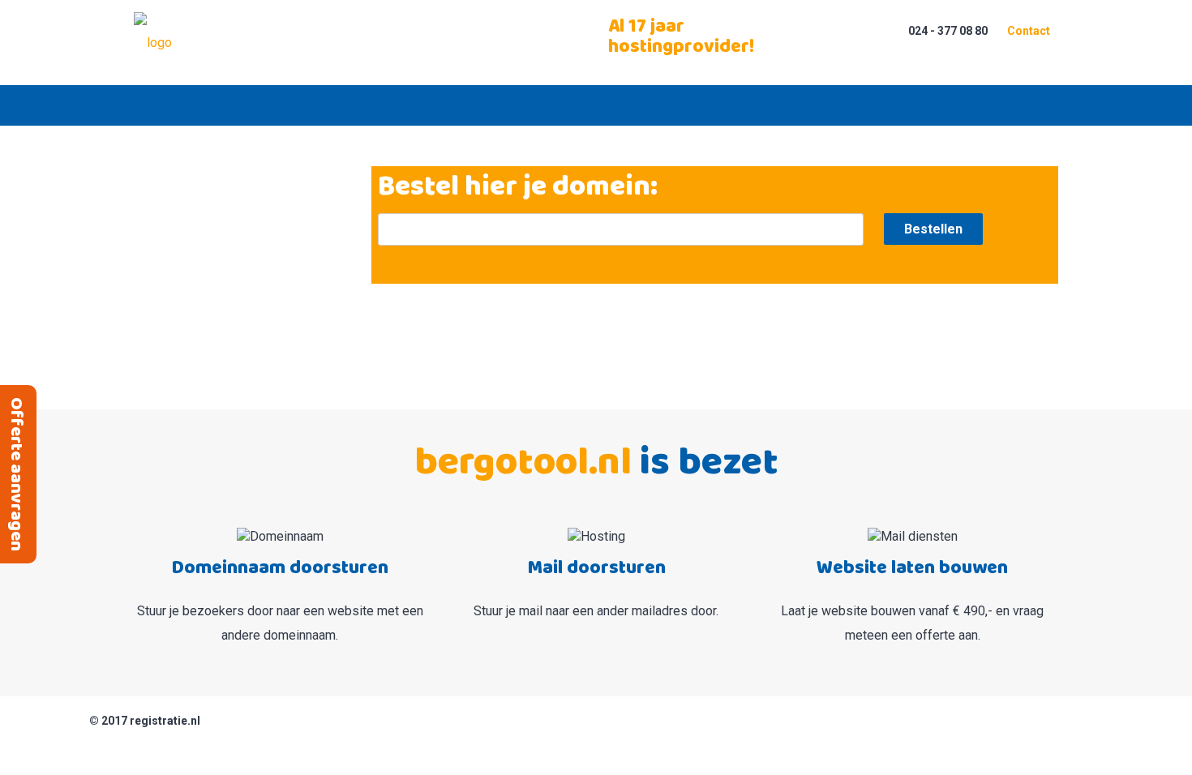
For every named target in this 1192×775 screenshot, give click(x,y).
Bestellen (933, 229)
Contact (1028, 30)
